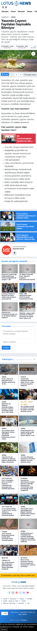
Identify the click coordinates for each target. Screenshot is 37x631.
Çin (28, 603)
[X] (13, 592)
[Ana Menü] (6, 7)
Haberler (5, 17)
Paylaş (6, 74)
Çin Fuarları (7, 478)
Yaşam (4, 531)
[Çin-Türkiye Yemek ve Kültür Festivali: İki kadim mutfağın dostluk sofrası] (28, 394)
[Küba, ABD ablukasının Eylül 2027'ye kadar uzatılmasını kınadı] (27, 288)
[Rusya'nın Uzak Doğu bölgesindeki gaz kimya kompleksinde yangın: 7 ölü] (10, 269)
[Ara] (3, 7)
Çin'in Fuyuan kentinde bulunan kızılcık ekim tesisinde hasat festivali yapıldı (8, 537)
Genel (13, 11)
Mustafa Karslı (18, 249)
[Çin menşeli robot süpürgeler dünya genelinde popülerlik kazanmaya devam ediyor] (9, 421)
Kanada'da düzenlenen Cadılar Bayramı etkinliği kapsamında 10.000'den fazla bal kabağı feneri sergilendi (28, 485)
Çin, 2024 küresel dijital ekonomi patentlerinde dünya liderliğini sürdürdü (8, 566)
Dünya (29, 11)
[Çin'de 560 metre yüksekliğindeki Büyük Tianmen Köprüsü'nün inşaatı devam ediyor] (28, 499)
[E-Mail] (14, 253)
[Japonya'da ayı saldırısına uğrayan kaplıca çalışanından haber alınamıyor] (9, 447)
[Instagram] (20, 592)
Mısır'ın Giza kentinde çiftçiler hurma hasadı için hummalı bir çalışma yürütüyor (28, 563)
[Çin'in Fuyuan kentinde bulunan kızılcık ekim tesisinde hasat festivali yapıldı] (9, 524)
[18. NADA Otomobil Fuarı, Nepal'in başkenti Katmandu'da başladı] (27, 269)
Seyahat (24, 558)
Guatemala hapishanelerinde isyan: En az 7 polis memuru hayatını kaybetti (27, 382)
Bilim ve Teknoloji (9, 603)
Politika (29, 599)
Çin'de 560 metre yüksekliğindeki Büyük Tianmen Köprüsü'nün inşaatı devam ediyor (28, 512)
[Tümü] (34, 359)
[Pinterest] (16, 592)
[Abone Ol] (30, 75)
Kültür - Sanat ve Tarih (10, 601)
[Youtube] (27, 592)
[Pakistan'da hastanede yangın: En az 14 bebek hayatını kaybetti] (10, 307)
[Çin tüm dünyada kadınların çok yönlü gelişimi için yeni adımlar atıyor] (28, 447)
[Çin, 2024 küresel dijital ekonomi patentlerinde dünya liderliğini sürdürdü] (9, 550)
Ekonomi (21, 11)
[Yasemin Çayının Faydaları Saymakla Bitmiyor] (18, 61)
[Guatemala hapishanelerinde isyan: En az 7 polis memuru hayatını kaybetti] (28, 369)
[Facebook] (9, 592)
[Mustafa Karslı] (6, 250)
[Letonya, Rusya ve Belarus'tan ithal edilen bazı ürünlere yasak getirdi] (10, 288)
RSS (5, 613)
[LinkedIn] (24, 592)
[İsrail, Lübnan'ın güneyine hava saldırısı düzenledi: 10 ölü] (9, 369)
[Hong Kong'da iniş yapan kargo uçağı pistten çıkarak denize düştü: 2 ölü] (28, 421)
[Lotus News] (16, 3)
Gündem (4, 11)
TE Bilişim (23, 620)
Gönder (6, 348)
